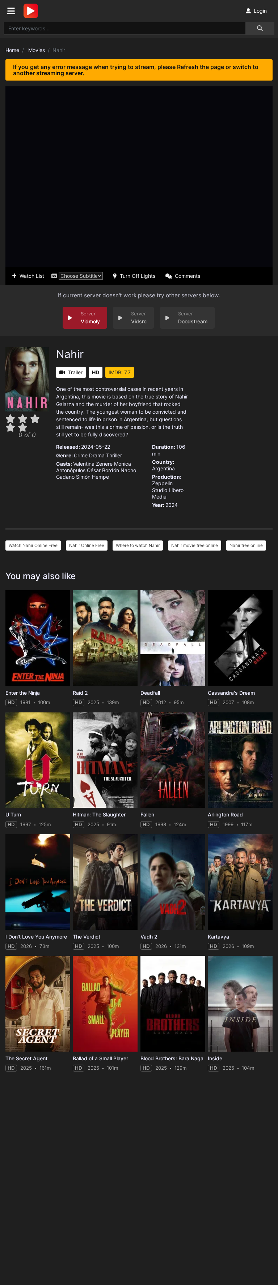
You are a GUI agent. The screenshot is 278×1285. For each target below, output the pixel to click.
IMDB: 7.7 (120, 372)
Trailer (75, 372)
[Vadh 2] (172, 882)
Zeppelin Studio (162, 486)
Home (12, 50)
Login (260, 11)
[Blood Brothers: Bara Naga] (172, 1004)
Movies (36, 50)
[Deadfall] (172, 638)
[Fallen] (172, 760)
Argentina (163, 468)
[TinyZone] (33, 11)
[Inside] (240, 1004)
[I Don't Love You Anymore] (37, 882)
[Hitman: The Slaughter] (105, 760)
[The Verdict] (105, 882)
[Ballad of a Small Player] (105, 1004)
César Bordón (103, 470)
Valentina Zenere (93, 464)
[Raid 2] (105, 638)
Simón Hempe (92, 477)
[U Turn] (37, 760)
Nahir (70, 354)
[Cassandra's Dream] (240, 638)
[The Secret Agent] (37, 1004)
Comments (187, 276)
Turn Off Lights (137, 276)
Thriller (114, 455)
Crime (81, 455)
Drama (97, 455)
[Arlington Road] (240, 760)
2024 (171, 505)
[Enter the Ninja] (37, 638)
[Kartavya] (240, 882)
